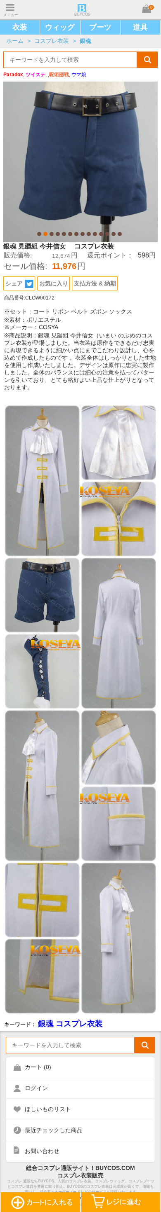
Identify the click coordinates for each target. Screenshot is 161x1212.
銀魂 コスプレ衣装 (70, 1023)
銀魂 (85, 40)
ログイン (36, 1088)
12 (107, 234)
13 (113, 234)
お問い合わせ (42, 1151)
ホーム (15, 40)
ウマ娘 (78, 74)
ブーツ (100, 27)
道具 (140, 27)
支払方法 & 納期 (95, 283)
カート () (38, 1067)
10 (95, 234)
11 (101, 234)
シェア (14, 283)
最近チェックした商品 (54, 1130)
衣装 (19, 27)
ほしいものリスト (48, 1109)
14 (120, 234)
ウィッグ (60, 27)
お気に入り (53, 283)
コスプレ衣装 (51, 40)
